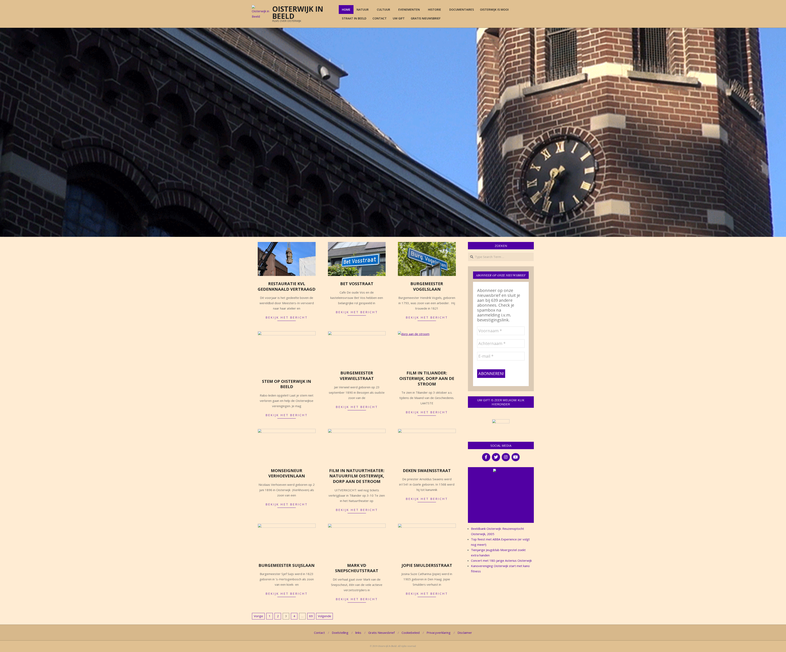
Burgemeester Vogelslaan (426, 286)
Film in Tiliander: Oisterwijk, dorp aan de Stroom (426, 378)
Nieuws (503, 471)
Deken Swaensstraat (427, 470)
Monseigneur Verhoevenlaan (286, 473)
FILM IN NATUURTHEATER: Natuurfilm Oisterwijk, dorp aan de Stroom (356, 476)
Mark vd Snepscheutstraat (356, 568)
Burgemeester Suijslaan (287, 565)
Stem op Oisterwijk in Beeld (286, 384)
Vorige (258, 616)
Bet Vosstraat (356, 283)
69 (311, 616)
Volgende (324, 616)
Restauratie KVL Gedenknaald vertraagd (286, 286)
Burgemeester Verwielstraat (357, 375)
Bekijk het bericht (286, 317)
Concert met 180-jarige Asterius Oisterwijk (501, 560)
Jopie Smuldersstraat (427, 565)
